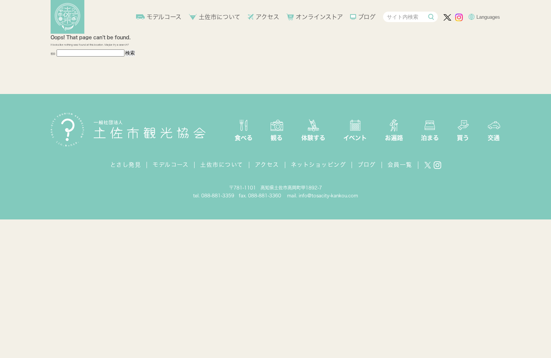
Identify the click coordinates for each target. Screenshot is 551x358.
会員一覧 (400, 164)
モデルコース (164, 17)
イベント (355, 138)
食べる (244, 138)
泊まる (430, 138)
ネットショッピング (318, 164)
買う (463, 138)
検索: (53, 53)
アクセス (267, 17)
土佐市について (219, 17)
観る (277, 138)
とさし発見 (125, 164)
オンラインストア (319, 17)
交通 (494, 138)
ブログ (367, 17)
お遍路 (394, 138)
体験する (313, 138)
